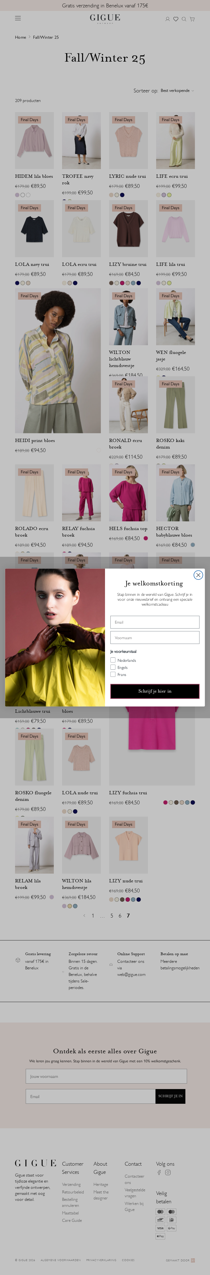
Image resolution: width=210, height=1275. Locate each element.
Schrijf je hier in (155, 691)
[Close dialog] (198, 574)
